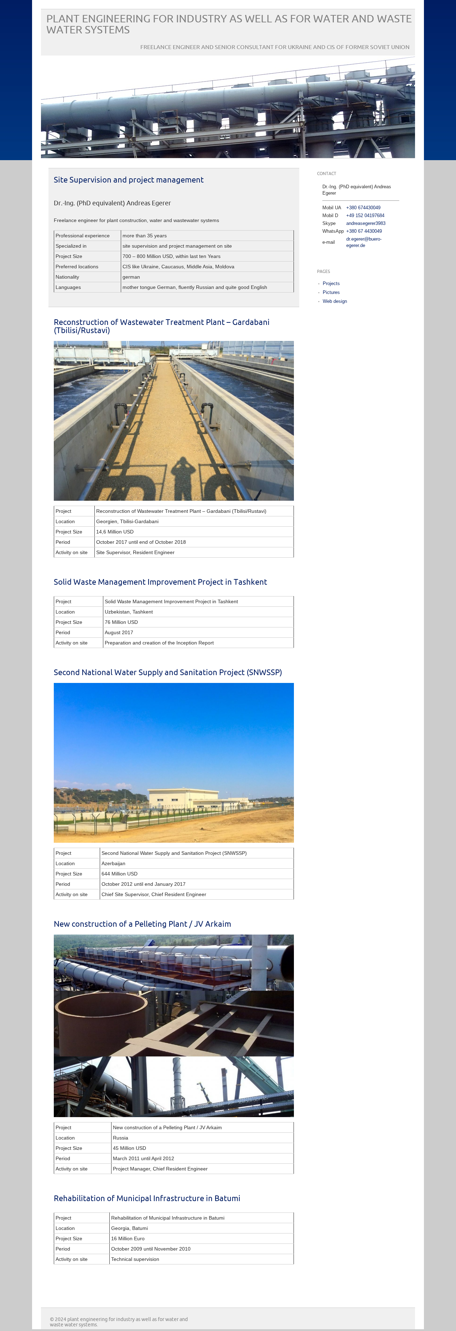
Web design (335, 301)
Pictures (331, 292)
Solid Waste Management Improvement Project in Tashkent (160, 582)
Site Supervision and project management (129, 180)
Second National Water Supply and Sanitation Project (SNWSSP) (168, 673)
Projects (331, 283)
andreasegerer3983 (365, 223)
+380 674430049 (363, 207)
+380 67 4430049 (364, 231)
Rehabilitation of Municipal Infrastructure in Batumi (147, 1199)
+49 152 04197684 (365, 215)
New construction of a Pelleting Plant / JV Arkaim (142, 924)
